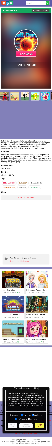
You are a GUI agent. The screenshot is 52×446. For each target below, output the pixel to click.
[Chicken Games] (35, 96)
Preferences (22, 419)
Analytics (27, 415)
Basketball (9, 187)
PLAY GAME (26, 54)
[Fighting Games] (4, 96)
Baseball (36, 183)
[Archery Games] (25, 96)
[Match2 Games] (45, 96)
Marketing (38, 415)
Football (35, 187)
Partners (33, 419)
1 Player (9, 183)
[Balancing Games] (14, 96)
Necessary (16, 415)
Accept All (39, 426)
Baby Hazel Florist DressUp (37, 339)
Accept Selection (26, 426)
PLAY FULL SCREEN (26, 198)
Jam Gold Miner (9, 290)
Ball (23, 183)
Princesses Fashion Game (36, 290)
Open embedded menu (19, 261)
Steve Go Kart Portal (11, 339)
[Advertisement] (26, 227)
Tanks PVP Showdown (11, 315)
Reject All (12, 426)
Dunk (22, 187)
